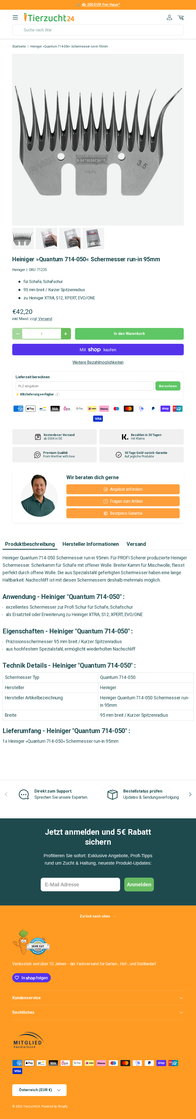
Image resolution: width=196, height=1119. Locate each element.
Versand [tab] (136, 544)
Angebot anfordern (126, 489)
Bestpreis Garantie (126, 513)
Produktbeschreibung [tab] (30, 544)
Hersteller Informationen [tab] (91, 544)
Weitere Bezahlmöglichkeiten (98, 362)
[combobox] (98, 30)
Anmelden (139, 884)
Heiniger (18, 270)
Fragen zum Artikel (126, 501)
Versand (44, 318)
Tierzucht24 (31, 1106)
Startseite (19, 46)
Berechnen (168, 386)
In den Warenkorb (129, 333)
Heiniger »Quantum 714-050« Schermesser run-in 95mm (69, 46)
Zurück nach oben (95, 916)
